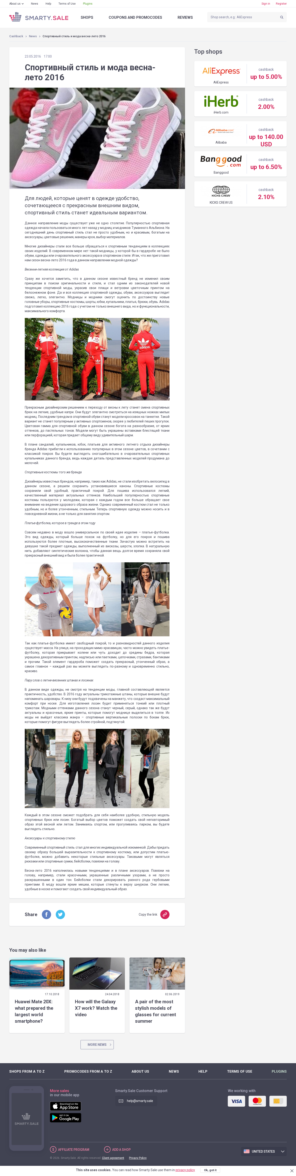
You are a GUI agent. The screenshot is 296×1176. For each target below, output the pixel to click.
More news (97, 1045)
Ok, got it (210, 1170)
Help (48, 3)
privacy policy (185, 1170)
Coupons (135, 17)
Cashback (16, 36)
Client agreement (113, 1158)
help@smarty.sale (140, 1101)
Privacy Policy (138, 1158)
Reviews (185, 17)
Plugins (87, 3)
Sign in (266, 3)
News (34, 3)
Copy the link (148, 914)
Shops (87, 17)
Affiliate (73, 1149)
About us (15, 3)
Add (121, 1149)
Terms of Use (67, 3)
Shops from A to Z (27, 1071)
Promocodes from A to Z (88, 1071)
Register (281, 3)
